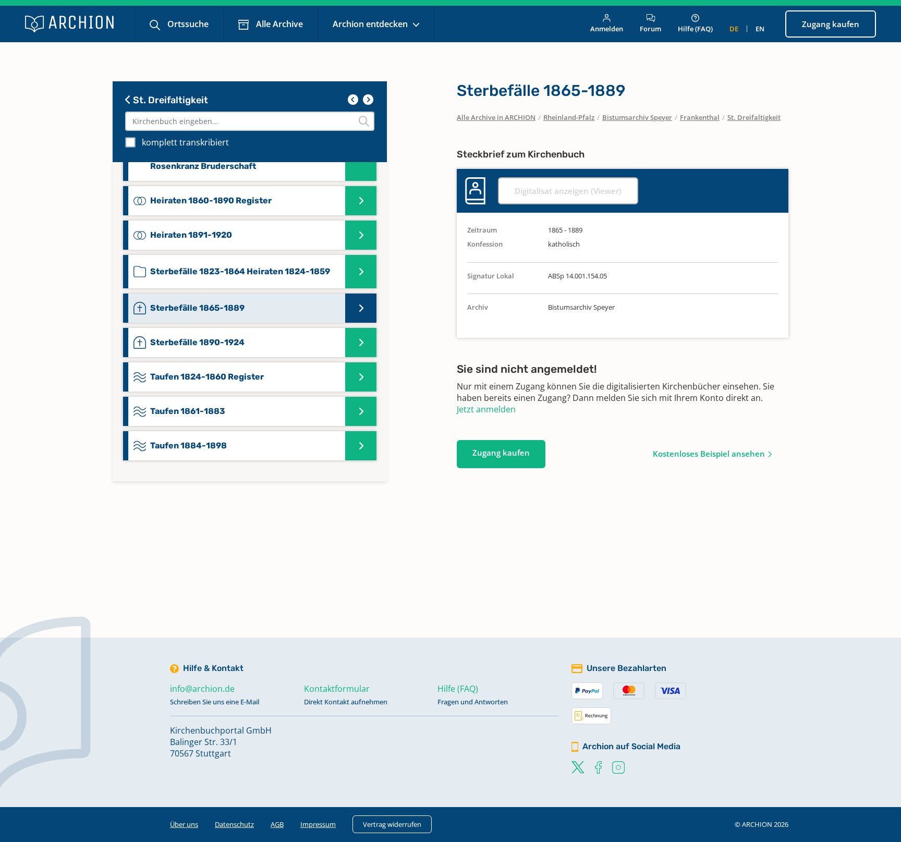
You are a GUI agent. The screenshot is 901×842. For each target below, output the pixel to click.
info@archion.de (202, 688)
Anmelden (606, 28)
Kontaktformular (337, 688)
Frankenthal (700, 117)
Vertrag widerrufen (392, 824)
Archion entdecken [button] (371, 24)
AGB (277, 824)
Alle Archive (278, 24)
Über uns (184, 824)
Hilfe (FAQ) (695, 28)
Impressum (318, 824)
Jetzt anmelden (486, 409)
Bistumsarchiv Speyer (637, 117)
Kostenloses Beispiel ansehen (709, 453)
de (733, 28)
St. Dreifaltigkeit (169, 100)
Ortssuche (187, 24)
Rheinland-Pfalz (568, 117)
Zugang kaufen (830, 24)
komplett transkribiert (185, 142)
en (760, 28)
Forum (650, 28)
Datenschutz (234, 824)
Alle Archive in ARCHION (496, 117)
